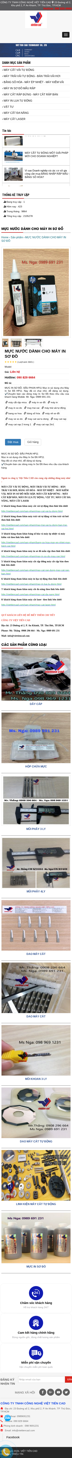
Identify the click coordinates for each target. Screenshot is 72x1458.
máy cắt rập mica (17, 402)
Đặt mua (13, 442)
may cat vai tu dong (38, 419)
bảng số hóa (33, 413)
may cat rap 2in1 (45, 424)
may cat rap (59, 419)
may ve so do (15, 419)
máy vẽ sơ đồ (52, 413)
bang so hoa (15, 413)
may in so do (15, 408)
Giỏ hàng (33, 442)
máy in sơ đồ (38, 402)
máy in (54, 402)
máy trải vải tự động (55, 408)
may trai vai (32, 408)
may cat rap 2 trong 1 (19, 424)
